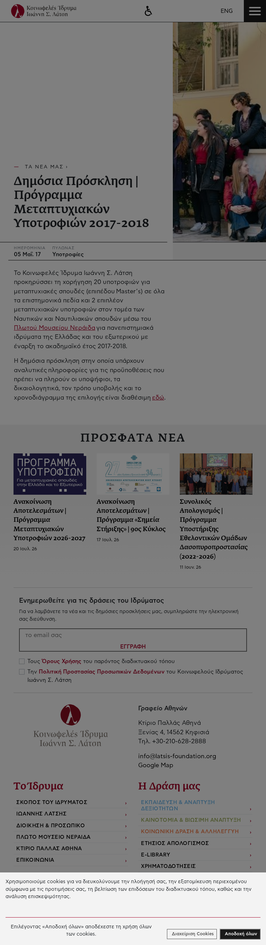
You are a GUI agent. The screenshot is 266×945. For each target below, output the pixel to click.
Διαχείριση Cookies (193, 934)
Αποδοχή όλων (241, 934)
